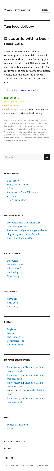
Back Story (13, 180)
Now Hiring (13, 276)
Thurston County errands (25, 138)
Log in (10, 333)
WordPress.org (15, 344)
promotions (9, 135)
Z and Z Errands (17, 10)
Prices (10, 188)
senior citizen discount (26, 135)
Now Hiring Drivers (17, 226)
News (13, 196)
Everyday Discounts (17, 184)
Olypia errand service (37, 132)
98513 (6, 123)
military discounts (37, 129)
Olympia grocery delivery (15, 132)
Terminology (19, 200)
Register (11, 329)
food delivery (26, 126)
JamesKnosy (13, 367)
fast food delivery (11, 126)
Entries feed (13, 337)
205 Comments (20, 140)
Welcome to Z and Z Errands (22, 192)
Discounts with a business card (24, 222)
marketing (13, 272)
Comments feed (15, 340)
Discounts (21, 120)
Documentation (15, 264)
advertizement (16, 123)
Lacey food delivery (20, 129)
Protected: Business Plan (20, 238)
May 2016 (12, 298)
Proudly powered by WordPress (34, 466)
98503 (31, 120)
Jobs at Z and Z (15, 268)
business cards (30, 123)
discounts (42, 123)
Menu (45, 10)
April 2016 (12, 302)
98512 (43, 120)
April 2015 (12, 306)
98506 (37, 120)
